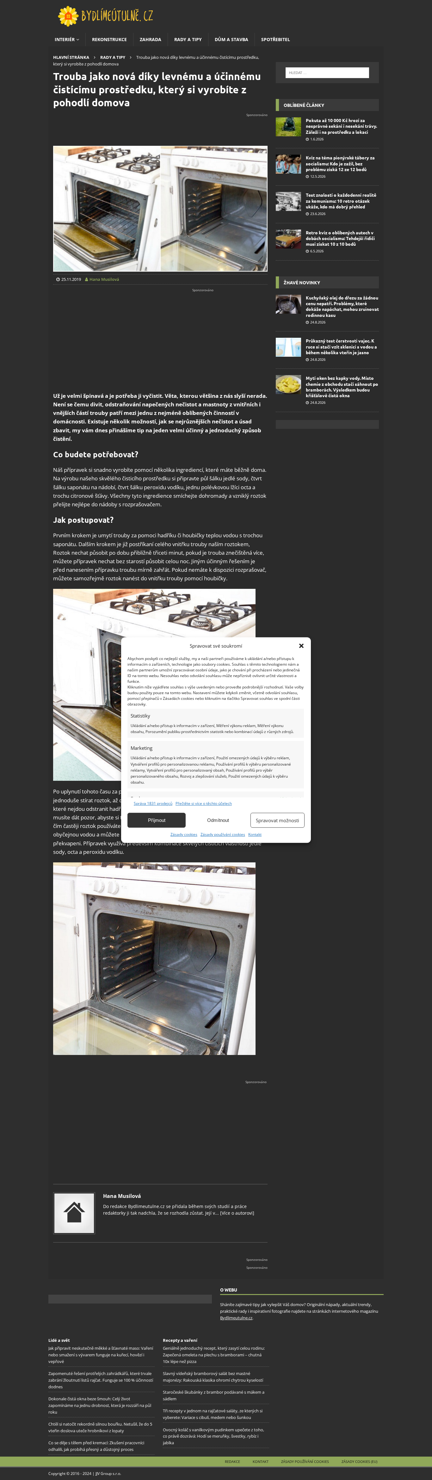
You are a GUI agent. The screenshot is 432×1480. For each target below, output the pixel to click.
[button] (301, 646)
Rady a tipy (188, 39)
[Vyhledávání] (327, 72)
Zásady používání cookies (223, 834)
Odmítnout (218, 820)
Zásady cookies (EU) (359, 1461)
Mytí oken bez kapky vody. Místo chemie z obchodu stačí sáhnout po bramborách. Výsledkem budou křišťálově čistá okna (342, 386)
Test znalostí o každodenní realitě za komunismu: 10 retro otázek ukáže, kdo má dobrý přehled (341, 200)
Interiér (65, 39)
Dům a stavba (231, 39)
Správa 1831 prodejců (153, 803)
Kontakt (255, 834)
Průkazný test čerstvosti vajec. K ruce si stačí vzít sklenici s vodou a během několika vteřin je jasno (341, 346)
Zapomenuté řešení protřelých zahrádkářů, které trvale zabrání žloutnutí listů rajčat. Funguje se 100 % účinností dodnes (100, 1380)
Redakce (232, 1461)
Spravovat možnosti (277, 820)
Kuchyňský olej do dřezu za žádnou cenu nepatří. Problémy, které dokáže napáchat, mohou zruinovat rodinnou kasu (342, 306)
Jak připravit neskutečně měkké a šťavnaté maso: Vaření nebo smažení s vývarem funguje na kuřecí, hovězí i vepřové (100, 1355)
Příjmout (156, 820)
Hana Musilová (122, 1196)
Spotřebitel (275, 39)
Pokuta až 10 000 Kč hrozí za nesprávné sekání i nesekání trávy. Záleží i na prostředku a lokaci (341, 125)
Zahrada (150, 39)
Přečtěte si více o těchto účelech (204, 803)
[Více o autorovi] (236, 1213)
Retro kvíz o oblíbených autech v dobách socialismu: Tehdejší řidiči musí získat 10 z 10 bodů (340, 238)
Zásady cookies (183, 834)
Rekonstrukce (109, 39)
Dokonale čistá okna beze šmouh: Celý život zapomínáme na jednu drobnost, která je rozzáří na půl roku (99, 1405)
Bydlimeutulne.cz (236, 1318)
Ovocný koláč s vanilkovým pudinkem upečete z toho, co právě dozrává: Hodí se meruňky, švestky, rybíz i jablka (213, 1436)
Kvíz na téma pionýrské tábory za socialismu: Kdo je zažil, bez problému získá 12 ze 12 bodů (340, 163)
